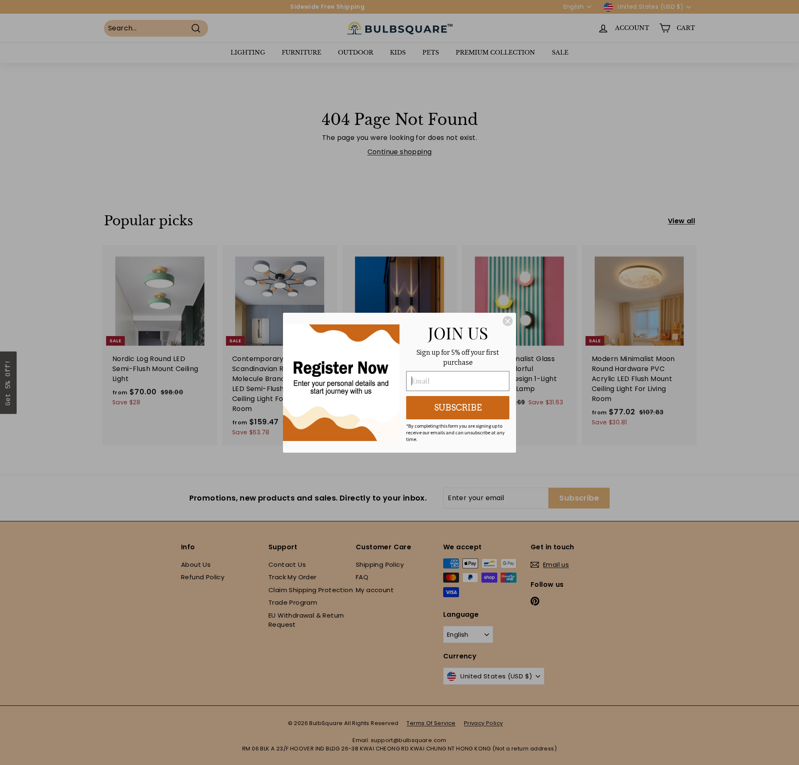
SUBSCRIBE (458, 408)
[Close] (508, 321)
